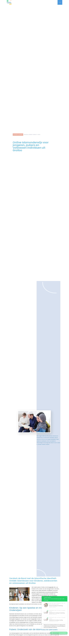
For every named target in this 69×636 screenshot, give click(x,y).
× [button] (66, 597)
